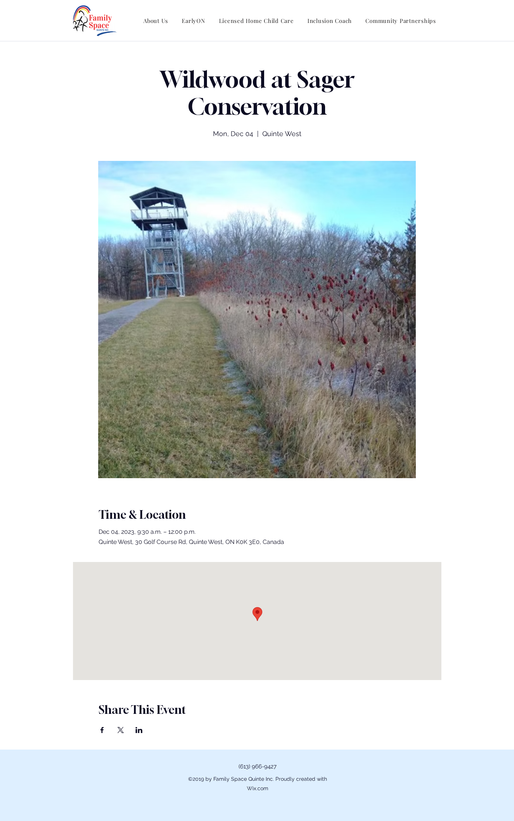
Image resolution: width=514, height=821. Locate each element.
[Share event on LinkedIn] (139, 730)
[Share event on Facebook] (102, 730)
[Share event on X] (120, 730)
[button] (155, 20)
